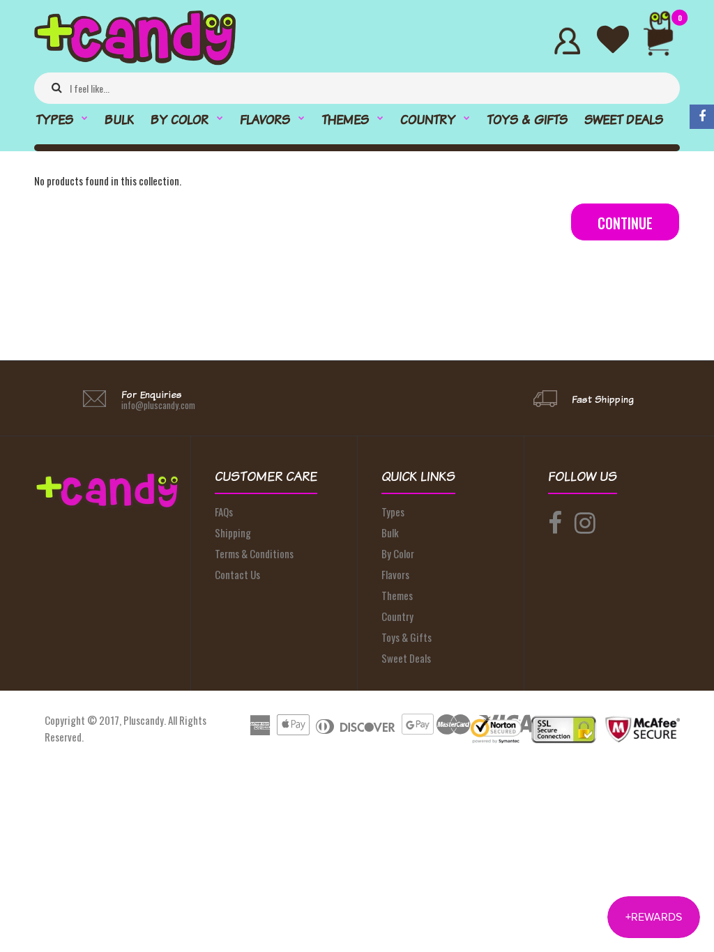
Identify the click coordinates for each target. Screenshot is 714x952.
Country (397, 616)
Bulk (390, 532)
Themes (397, 595)
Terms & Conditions (254, 553)
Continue (625, 223)
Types (392, 511)
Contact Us (237, 574)
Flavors (395, 574)
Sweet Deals (406, 658)
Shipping (233, 532)
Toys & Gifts (406, 637)
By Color (397, 553)
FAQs (224, 511)
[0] (664, 40)
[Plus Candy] (135, 60)
